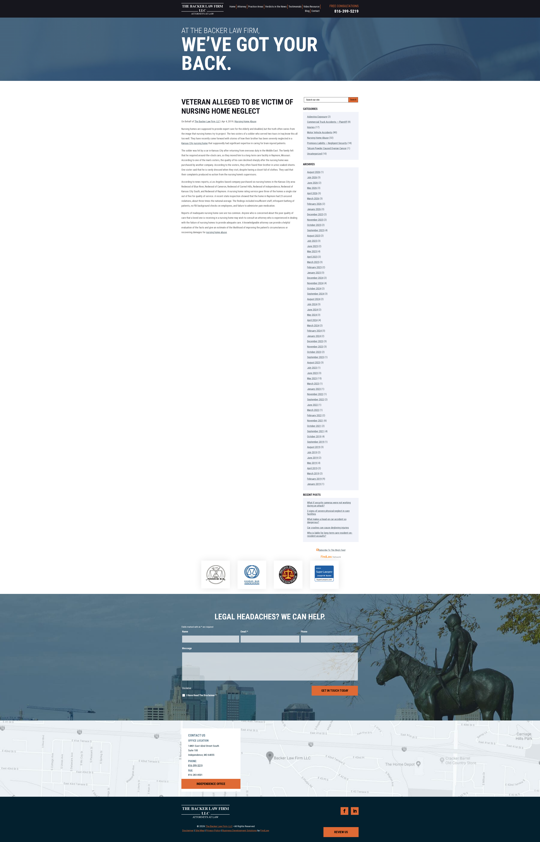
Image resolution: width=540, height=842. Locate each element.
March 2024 (313, 325)
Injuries (311, 127)
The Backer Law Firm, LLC (207, 121)
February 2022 (314, 415)
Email (244, 631)
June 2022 (312, 404)
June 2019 (312, 457)
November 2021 (315, 420)
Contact (315, 10)
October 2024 (314, 288)
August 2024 (313, 299)
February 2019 (314, 478)
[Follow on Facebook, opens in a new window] (344, 811)
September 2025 (315, 230)
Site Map (199, 830)
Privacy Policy (213, 830)
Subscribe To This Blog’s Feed (332, 550)
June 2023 (312, 373)
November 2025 (315, 219)
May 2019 (312, 462)
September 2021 (315, 431)
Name (185, 631)
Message (187, 648)
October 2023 (314, 351)
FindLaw (264, 830)
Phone (304, 631)
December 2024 (315, 277)
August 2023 (313, 362)
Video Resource (311, 6)
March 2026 (313, 198)
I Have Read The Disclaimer (201, 695)
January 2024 (314, 336)
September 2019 (315, 441)
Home (232, 6)
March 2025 (313, 262)
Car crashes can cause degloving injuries (328, 527)
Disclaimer (186, 688)
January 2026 (314, 209)
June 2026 (312, 182)
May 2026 (312, 187)
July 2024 (312, 304)
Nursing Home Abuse (245, 121)
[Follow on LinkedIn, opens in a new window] (355, 811)
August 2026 (313, 172)
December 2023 (315, 341)
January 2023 (314, 388)
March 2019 (313, 473)
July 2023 (312, 367)
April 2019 (312, 468)
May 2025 (312, 251)
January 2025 (314, 272)
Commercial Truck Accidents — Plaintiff (327, 121)
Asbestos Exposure (317, 116)
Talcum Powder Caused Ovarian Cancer (327, 148)
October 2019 (314, 436)
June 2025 (312, 246)
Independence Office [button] (211, 784)
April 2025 (312, 256)
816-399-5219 (346, 11)
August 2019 (313, 447)
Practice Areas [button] (255, 6)
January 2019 (314, 484)
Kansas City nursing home (194, 143)
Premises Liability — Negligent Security (327, 143)
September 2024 (315, 293)
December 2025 (315, 214)
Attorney (241, 6)
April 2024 (312, 320)
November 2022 (315, 394)
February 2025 (314, 267)
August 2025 (313, 235)
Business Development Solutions (239, 830)
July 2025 (312, 240)
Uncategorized (314, 153)
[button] (537, 821)
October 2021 (314, 425)
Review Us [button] (341, 832)
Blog (307, 10)
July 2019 (312, 452)
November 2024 (315, 283)
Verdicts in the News (276, 6)
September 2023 (315, 357)
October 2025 (314, 224)
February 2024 (314, 330)
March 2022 (313, 410)
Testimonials (295, 6)
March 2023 (313, 383)
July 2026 (312, 177)
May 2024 (312, 314)
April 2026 (312, 193)
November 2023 (315, 346)
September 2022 (315, 399)
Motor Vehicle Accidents (319, 132)
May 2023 (312, 378)
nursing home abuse (216, 232)
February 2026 (314, 203)
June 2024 (312, 309)
